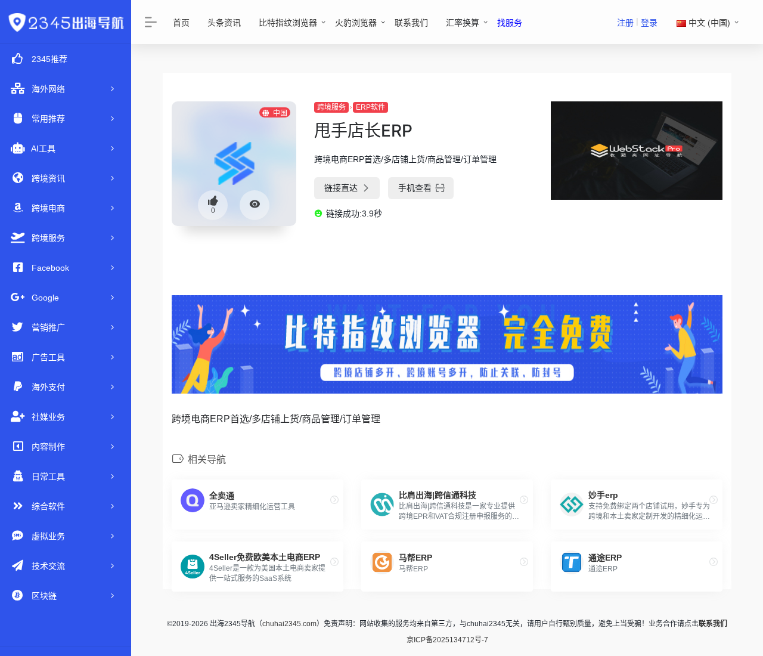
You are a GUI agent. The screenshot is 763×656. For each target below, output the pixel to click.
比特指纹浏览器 (288, 22)
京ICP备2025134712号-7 (447, 640)
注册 (625, 22)
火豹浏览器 (356, 22)
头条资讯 (224, 22)
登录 (649, 22)
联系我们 (411, 22)
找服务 (509, 22)
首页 (181, 22)
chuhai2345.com (289, 624)
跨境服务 (331, 107)
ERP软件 (370, 107)
